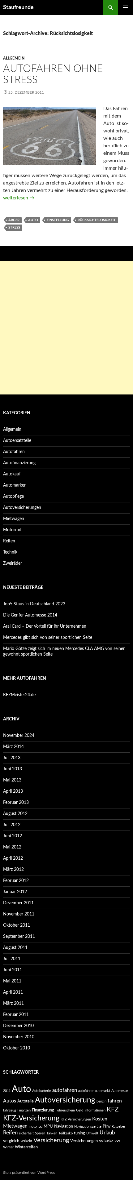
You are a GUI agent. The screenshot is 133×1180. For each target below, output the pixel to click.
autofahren (64, 1090)
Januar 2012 (15, 892)
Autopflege (13, 496)
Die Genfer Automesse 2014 (30, 615)
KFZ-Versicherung (31, 1118)
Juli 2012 (11, 825)
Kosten (99, 1118)
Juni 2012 (12, 836)
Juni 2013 (12, 769)
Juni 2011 (12, 970)
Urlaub (107, 1132)
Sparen (40, 1133)
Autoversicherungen (22, 507)
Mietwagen (13, 519)
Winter (8, 1147)
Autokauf (12, 474)
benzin (101, 1101)
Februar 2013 (16, 802)
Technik (10, 552)
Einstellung (58, 220)
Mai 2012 (12, 847)
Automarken (15, 485)
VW (117, 1141)
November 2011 (18, 914)
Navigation (63, 1126)
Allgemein (13, 58)
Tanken (51, 1133)
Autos (9, 1100)
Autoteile (25, 1101)
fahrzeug (9, 1110)
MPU (48, 1126)
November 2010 (18, 1037)
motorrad (35, 1126)
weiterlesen (18, 197)
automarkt (102, 1091)
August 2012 (15, 814)
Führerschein (65, 1110)
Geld (79, 1110)
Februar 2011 (16, 1015)
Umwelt (92, 1133)
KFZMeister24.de (19, 695)
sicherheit (26, 1133)
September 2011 (19, 936)
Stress (14, 227)
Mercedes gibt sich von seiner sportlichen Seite (47, 637)
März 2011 (13, 1003)
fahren (115, 1100)
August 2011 (15, 948)
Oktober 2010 (16, 1048)
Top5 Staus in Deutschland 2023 (34, 604)
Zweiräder (12, 563)
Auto (33, 220)
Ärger (13, 220)
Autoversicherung (65, 1100)
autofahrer (86, 1091)
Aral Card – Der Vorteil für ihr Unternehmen (44, 626)
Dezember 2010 (18, 1026)
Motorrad (12, 530)
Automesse (119, 1091)
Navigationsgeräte (87, 1126)
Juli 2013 (11, 758)
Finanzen (24, 1110)
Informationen (94, 1110)
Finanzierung (43, 1110)
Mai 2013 (12, 780)
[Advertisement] (66, 327)
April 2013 (13, 791)
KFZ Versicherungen (76, 1119)
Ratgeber (118, 1126)
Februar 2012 (16, 881)
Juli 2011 (11, 959)
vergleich (11, 1141)
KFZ (113, 1109)
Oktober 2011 (16, 925)
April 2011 (13, 992)
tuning (79, 1133)
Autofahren (14, 452)
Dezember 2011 (18, 903)
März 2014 (13, 747)
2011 (7, 1091)
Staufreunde (18, 7)
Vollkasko (106, 1141)
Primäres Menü (125, 7)
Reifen (9, 541)
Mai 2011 (12, 981)
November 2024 (18, 735)
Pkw (106, 1126)
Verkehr (26, 1141)
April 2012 (13, 858)
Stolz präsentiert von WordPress (29, 1172)
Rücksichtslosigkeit (97, 220)
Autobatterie (41, 1091)
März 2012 (13, 869)
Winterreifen (26, 1147)
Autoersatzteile (17, 441)
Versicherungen (84, 1141)
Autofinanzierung (19, 463)
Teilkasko (65, 1133)
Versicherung (51, 1140)
